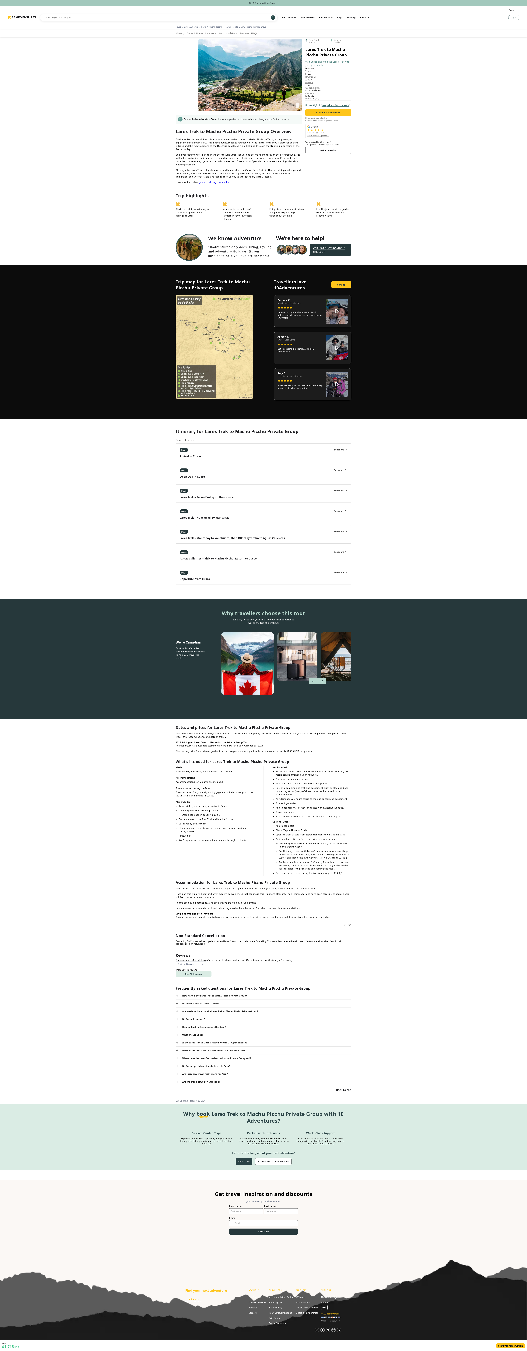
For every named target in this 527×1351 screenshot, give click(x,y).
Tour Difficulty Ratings (280, 1312)
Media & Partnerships (307, 1312)
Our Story (254, 1297)
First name (235, 1206)
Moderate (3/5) (312, 98)
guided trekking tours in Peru (215, 182)
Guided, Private (312, 88)
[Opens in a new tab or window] (317, 1330)
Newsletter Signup (330, 1297)
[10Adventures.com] (22, 17)
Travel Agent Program (307, 1307)
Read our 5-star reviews (316, 133)
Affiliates (300, 1297)
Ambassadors (303, 1302)
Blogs (340, 17)
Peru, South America (314, 41)
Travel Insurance (277, 1323)
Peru (203, 27)
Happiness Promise (338, 41)
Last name (270, 1206)
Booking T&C (276, 1302)
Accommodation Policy (281, 1297)
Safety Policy (275, 1307)
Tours (178, 27)
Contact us (514, 10)
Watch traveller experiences (318, 135)
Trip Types (274, 1318)
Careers (253, 1312)
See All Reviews (193, 973)
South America (191, 27)
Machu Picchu (216, 27)
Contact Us (327, 1302)
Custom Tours (326, 17)
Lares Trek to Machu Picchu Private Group (246, 27)
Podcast (253, 1307)
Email (232, 1218)
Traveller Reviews (257, 1302)
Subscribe (263, 1231)
